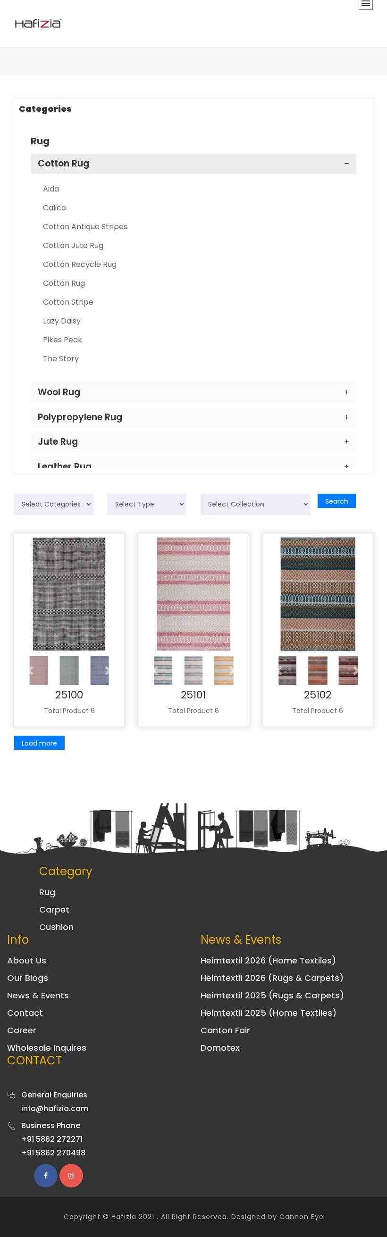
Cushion (56, 927)
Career (21, 1030)
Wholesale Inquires (46, 1048)
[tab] (193, 164)
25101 (193, 695)
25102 (317, 695)
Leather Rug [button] (65, 466)
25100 (69, 695)
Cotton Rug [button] (63, 163)
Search (336, 501)
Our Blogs (27, 978)
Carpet (54, 909)
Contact (25, 1013)
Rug (47, 892)
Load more (39, 743)
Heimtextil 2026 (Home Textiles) (268, 960)
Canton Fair (225, 1030)
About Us (26, 960)
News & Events (38, 995)
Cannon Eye (301, 1216)
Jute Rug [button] (58, 441)
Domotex (220, 1048)
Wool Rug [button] (59, 392)
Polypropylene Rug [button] (80, 417)
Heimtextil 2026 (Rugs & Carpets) (272, 978)
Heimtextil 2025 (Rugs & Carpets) (272, 995)
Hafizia (123, 1216)
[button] (30, 670)
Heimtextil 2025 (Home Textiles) (269, 1013)
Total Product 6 (69, 710)
